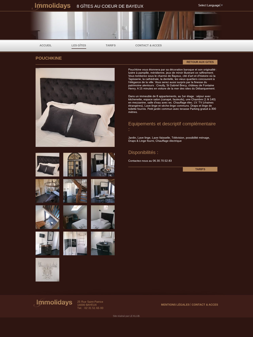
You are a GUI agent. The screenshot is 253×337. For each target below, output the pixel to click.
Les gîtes (79, 45)
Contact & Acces (148, 45)
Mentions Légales (175, 304)
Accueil (46, 45)
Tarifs (111, 45)
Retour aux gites (200, 62)
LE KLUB (135, 316)
